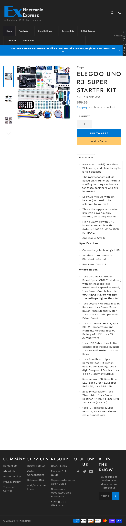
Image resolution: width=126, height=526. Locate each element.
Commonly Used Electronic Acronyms (61, 492)
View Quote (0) (124, 42)
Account (118, 35)
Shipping (82, 107)
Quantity (84, 116)
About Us (9, 471)
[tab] (86, 157)
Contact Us (10, 465)
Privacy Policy (12, 481)
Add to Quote (99, 141)
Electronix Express (22, 521)
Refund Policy (12, 476)
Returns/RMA (35, 480)
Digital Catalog (36, 465)
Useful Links (59, 465)
